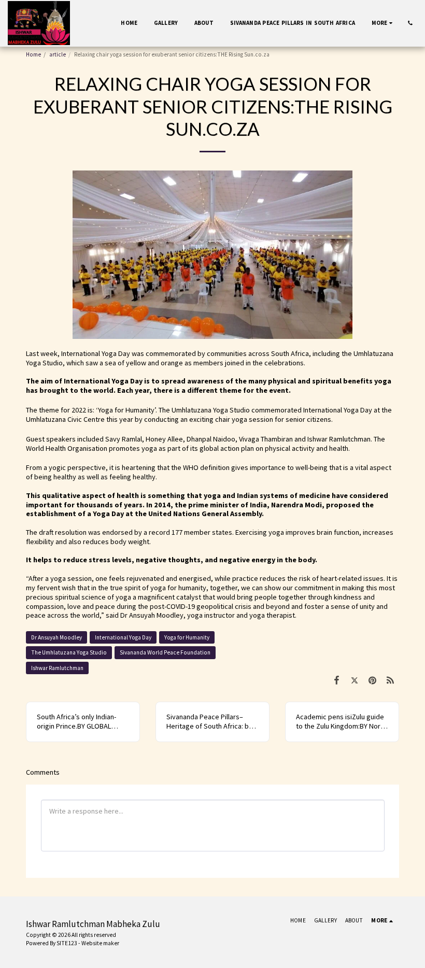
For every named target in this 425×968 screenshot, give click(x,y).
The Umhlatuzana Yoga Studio (69, 652)
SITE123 (66, 943)
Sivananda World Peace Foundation (165, 652)
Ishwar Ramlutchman (57, 668)
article (57, 54)
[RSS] (390, 680)
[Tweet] (354, 680)
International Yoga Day (123, 637)
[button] (410, 23)
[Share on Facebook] (337, 680)
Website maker (100, 943)
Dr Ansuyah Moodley (56, 637)
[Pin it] (372, 680)
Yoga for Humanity (186, 637)
